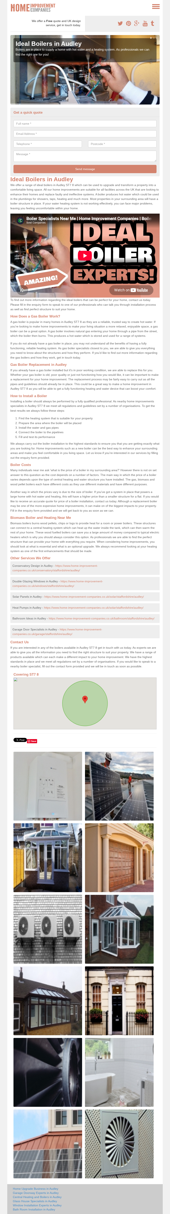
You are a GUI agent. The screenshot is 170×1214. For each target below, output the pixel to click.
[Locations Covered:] (12, 6)
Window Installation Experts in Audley (37, 1205)
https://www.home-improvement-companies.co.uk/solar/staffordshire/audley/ (94, 596)
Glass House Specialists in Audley (35, 1201)
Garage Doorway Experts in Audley (36, 1193)
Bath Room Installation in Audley (34, 1209)
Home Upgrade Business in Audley (35, 1188)
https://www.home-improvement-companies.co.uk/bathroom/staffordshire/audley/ (101, 618)
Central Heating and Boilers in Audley (37, 1197)
